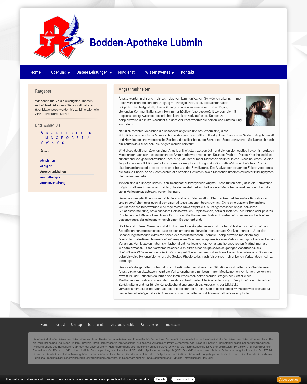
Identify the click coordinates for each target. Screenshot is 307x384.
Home (35, 72)
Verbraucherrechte (122, 325)
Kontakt (187, 72)
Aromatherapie (50, 177)
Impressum (172, 325)
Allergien (46, 166)
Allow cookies (289, 379)
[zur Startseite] (114, 35)
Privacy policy (183, 379)
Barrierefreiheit (149, 325)
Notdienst (126, 72)
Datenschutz (96, 325)
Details (160, 379)
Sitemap (76, 325)
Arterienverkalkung (52, 182)
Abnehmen (47, 160)
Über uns (58, 72)
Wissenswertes (157, 72)
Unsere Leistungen (92, 72)
